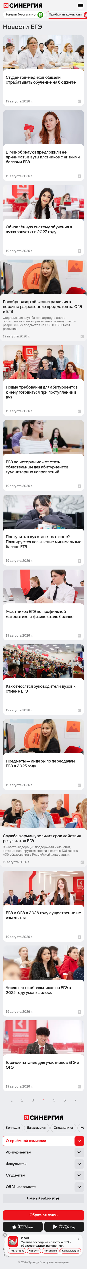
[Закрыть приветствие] (5, 1235)
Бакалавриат (36, 1128)
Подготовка (17, 1250)
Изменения (51, 1250)
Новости (34, 1250)
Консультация (70, 1250)
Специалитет (63, 1128)
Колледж (13, 1128)
